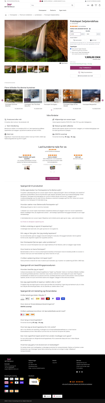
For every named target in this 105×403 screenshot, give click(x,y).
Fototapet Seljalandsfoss (51, 15)
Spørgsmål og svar (81, 362)
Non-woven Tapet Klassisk (80, 49)
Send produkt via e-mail (86, 76)
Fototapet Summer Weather (11, 105)
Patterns (53, 10)
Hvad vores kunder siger (83, 366)
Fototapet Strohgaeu (50, 104)
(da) (88, 5)
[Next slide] (103, 100)
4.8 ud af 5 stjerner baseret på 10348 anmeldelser (77, 384)
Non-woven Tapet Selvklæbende (80, 53)
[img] (52, 149)
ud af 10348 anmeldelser (52, 151)
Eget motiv (62, 10)
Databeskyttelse (33, 366)
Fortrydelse (79, 368)
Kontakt (31, 362)
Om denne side (33, 364)
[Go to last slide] (2, 100)
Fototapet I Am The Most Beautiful (32, 105)
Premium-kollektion (26, 15)
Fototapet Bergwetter (90, 104)
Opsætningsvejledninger (83, 364)
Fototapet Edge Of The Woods (70, 105)
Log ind (54, 362)
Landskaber (38, 15)
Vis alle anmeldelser (52, 178)
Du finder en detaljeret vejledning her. (32, 221)
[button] (10, 69)
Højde (71, 31)
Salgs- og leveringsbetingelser (37, 368)
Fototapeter (42, 10)
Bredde (88, 31)
